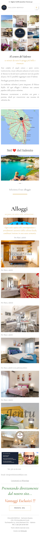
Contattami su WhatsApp (20, 481)
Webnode (24, 531)
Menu (36, 7)
